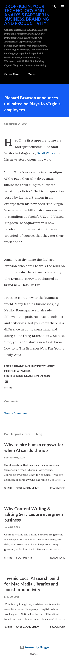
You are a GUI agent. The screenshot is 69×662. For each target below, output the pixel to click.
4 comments (24, 557)
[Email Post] (6, 383)
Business (38, 365)
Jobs (51, 365)
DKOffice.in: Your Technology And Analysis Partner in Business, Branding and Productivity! (27, 15)
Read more (57, 487)
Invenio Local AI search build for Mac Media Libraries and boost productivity (31, 584)
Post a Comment (15, 413)
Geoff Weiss (46, 153)
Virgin (45, 375)
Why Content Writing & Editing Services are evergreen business (33, 514)
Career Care (11, 73)
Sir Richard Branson (21, 375)
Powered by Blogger (36, 647)
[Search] (54, 6)
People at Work (17, 370)
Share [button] (8, 387)
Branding (22, 365)
